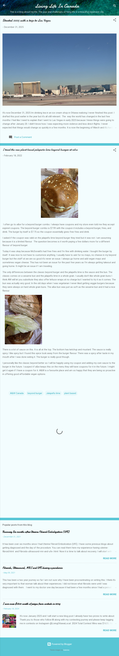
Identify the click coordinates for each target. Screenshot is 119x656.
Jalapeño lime (53, 393)
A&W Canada (17, 393)
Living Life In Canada (57, 5)
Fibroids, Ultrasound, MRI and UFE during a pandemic (32, 568)
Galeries (66, 650)
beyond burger (35, 393)
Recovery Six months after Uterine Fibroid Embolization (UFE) (35, 532)
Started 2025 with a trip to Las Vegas (26, 20)
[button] (115, 20)
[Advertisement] (59, 491)
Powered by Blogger (61, 644)
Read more (110, 558)
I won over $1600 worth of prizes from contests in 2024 (31, 604)
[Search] (115, 6)
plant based (70, 393)
